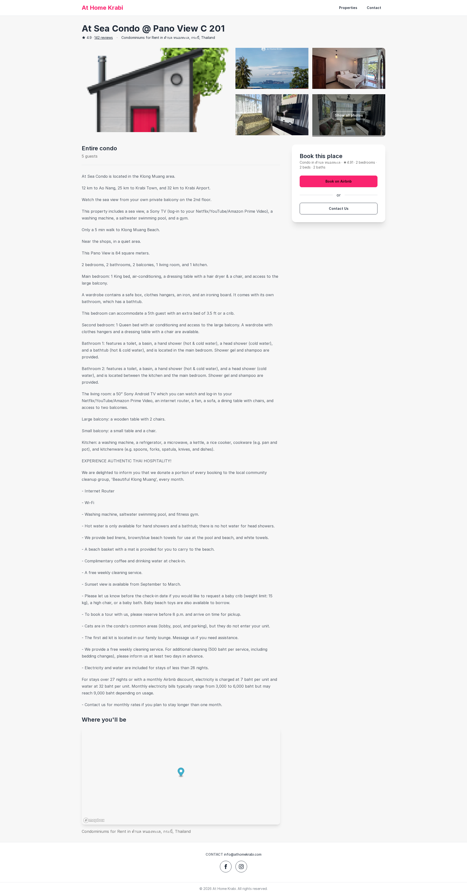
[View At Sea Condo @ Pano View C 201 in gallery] (157, 90)
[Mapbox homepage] (94, 820)
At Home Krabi (102, 7)
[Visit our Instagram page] (241, 866)
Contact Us (339, 208)
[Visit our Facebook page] (226, 866)
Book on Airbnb (338, 181)
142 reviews (103, 37)
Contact (374, 8)
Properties (348, 8)
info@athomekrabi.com (242, 854)
